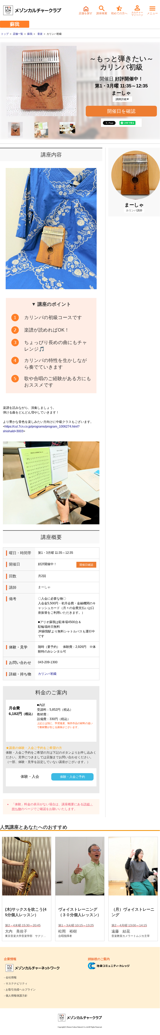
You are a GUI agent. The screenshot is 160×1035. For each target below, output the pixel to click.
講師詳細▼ (122, 99)
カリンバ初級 (47, 673)
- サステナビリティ (15, 983)
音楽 (39, 33)
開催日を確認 (121, 111)
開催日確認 (86, 564)
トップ (5, 33)
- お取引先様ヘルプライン (20, 989)
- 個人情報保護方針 (15, 995)
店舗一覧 (18, 33)
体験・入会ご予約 (72, 776)
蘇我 (29, 33)
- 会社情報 (10, 977)
